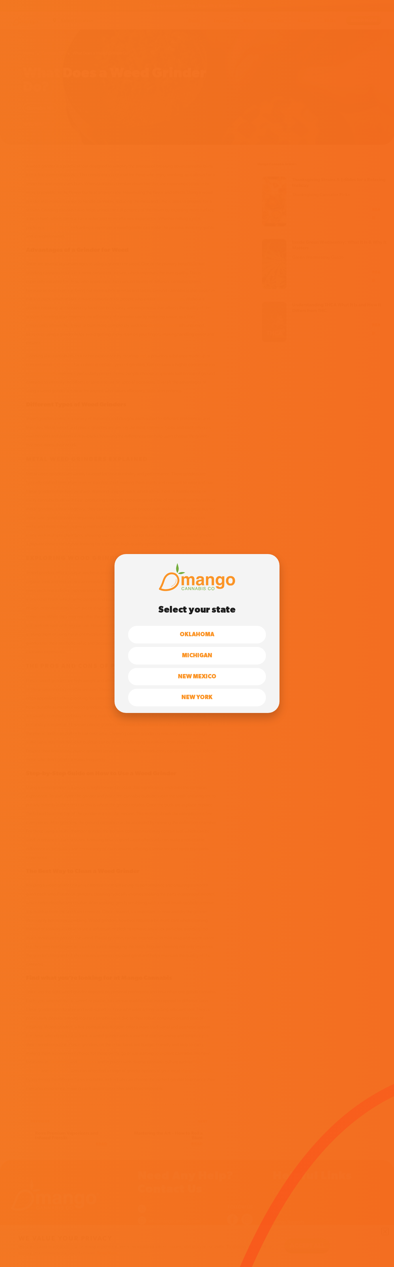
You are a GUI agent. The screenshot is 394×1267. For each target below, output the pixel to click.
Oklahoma (197, 634)
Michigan (197, 655)
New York (197, 697)
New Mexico (197, 677)
